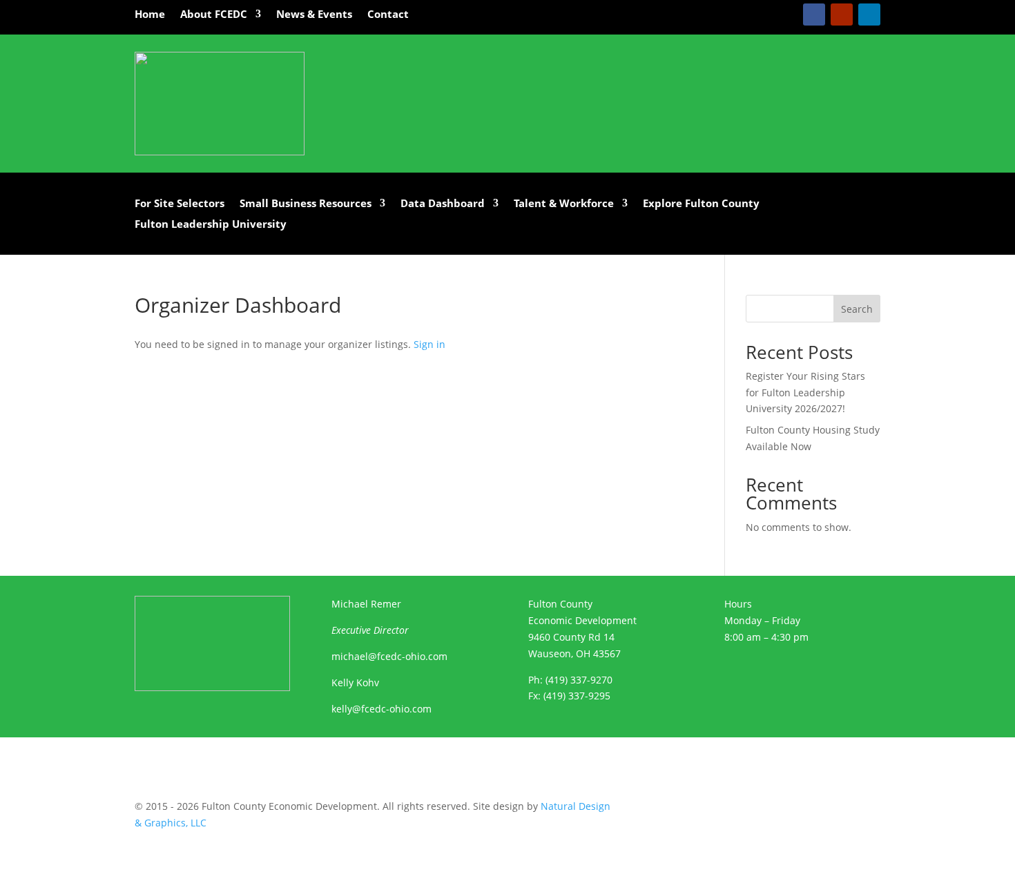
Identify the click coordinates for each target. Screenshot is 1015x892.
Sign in (429, 344)
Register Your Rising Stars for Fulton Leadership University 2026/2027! (805, 392)
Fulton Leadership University (211, 225)
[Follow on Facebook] (814, 14)
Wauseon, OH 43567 (574, 653)
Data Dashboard (442, 204)
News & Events (314, 15)
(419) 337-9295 (576, 695)
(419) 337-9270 (578, 679)
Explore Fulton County (701, 204)
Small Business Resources (305, 204)
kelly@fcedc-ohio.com (381, 708)
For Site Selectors (179, 204)
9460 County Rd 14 (571, 636)
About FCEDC (213, 15)
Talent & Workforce (564, 204)
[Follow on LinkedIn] (869, 14)
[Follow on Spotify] (753, 809)
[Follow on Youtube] (842, 14)
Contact (388, 15)
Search (857, 309)
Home (150, 15)
